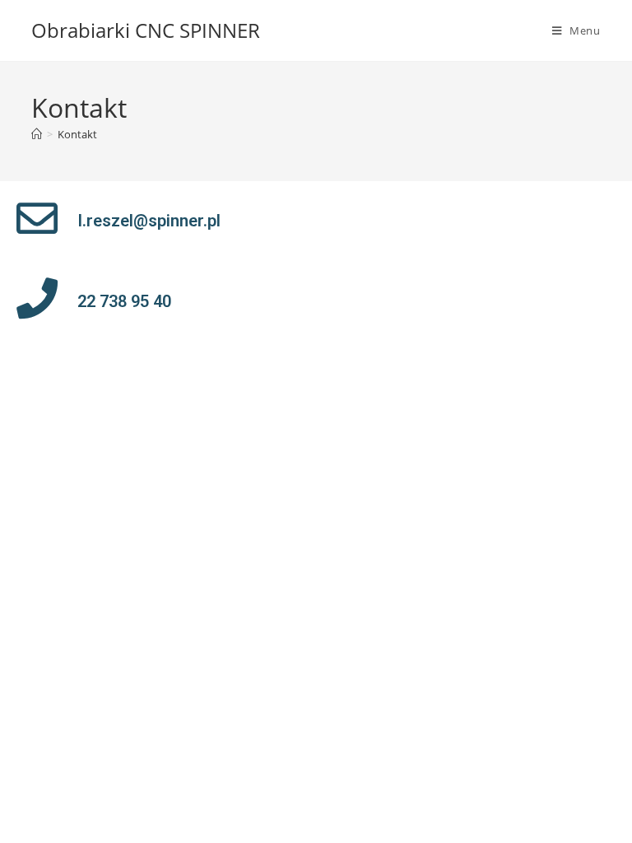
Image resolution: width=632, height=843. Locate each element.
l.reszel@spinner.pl (149, 221)
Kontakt (77, 134)
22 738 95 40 (124, 301)
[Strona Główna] (36, 134)
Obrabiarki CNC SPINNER (145, 30)
